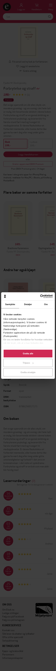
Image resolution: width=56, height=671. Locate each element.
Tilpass (26, 363)
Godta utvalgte (28, 372)
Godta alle (28, 353)
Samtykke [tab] (10, 304)
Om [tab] (46, 304)
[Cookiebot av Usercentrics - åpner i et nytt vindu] (40, 296)
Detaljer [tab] (28, 304)
